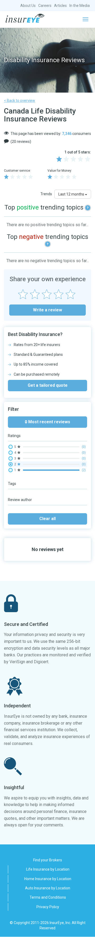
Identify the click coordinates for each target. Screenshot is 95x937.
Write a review (47, 309)
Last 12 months (71, 194)
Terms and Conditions (48, 897)
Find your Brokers (47, 860)
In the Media (79, 5)
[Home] (25, 18)
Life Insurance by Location (47, 869)
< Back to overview (19, 100)
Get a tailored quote (48, 385)
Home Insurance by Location (47, 879)
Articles (60, 5)
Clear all (47, 518)
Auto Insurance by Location (47, 888)
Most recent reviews (48, 421)
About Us (28, 5)
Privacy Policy (47, 907)
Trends (46, 194)
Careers (44, 5)
